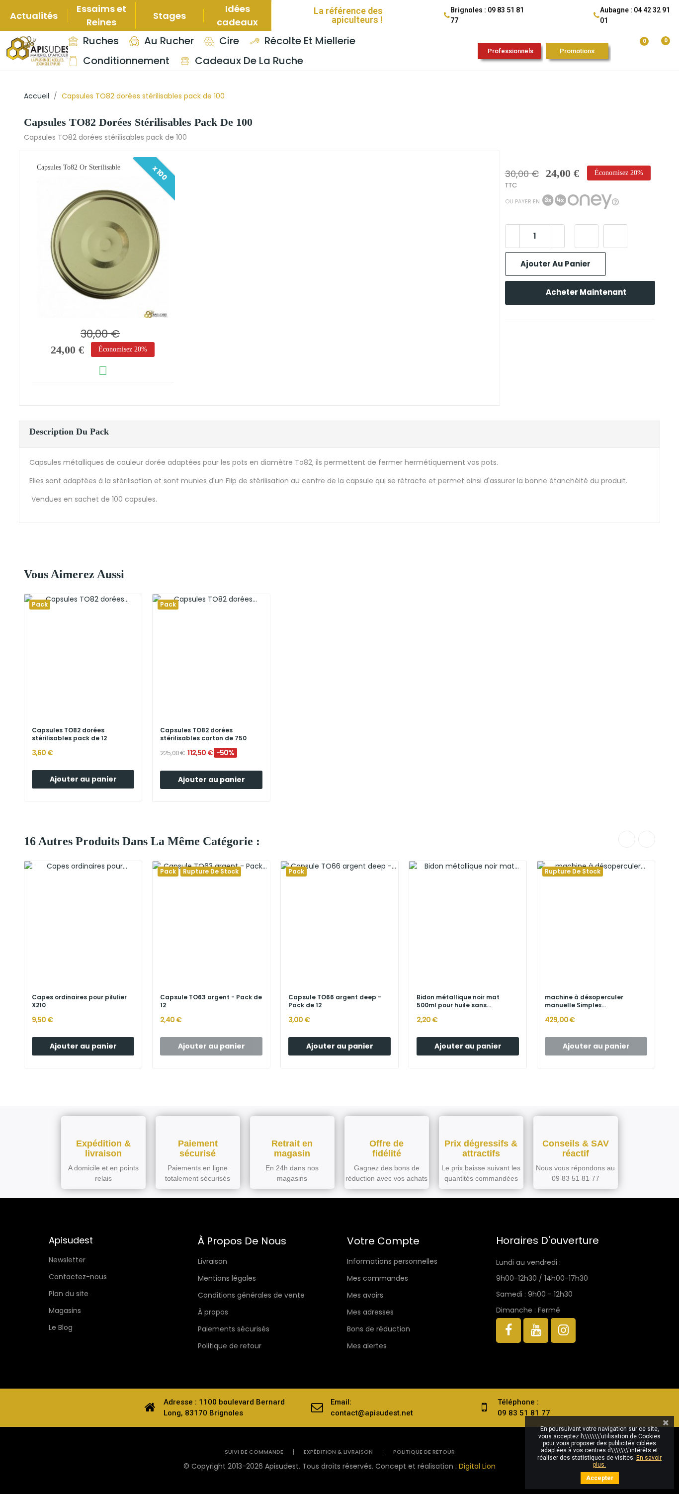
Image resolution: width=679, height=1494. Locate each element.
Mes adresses (370, 1312)
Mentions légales (227, 1278)
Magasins (65, 1311)
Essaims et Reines (101, 15)
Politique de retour (229, 1346)
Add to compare (615, 236)
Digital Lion (477, 1466)
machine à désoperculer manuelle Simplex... (584, 1001)
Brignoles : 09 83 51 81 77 (487, 15)
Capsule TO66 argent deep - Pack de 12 (334, 1001)
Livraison (212, 1261)
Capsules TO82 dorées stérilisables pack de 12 (69, 734)
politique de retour (424, 1452)
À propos (213, 1312)
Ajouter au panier (555, 264)
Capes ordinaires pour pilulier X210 (79, 1001)
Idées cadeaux (237, 15)
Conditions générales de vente (251, 1295)
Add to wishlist (586, 236)
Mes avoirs (365, 1295)
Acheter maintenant (586, 292)
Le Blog (61, 1327)
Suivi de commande (254, 1452)
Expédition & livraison (338, 1452)
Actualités (34, 15)
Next (646, 839)
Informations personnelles (392, 1261)
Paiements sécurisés (233, 1329)
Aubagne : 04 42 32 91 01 (635, 15)
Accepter (599, 1478)
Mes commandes (377, 1278)
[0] (637, 46)
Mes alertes (367, 1346)
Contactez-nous (78, 1277)
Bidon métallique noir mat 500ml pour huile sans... (458, 1001)
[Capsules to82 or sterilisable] (102, 247)
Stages (169, 15)
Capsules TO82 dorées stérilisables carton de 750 (203, 734)
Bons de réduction (378, 1329)
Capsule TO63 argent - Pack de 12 (211, 1001)
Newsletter (67, 1260)
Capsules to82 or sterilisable (78, 167)
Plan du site (68, 1294)
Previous (626, 839)
